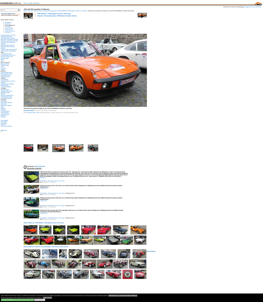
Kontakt (30, 3)
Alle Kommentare (40, 166)
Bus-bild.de (7, 24)
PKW (2, 59)
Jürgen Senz (43, 188)
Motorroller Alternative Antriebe (9, 41)
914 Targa (84, 11)
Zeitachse (3, 124)
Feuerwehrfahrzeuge (6, 72)
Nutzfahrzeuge (5, 65)
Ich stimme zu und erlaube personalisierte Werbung (17, 300)
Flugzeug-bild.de (9, 28)
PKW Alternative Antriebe (8, 45)
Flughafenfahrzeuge (6, 97)
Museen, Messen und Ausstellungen (7, 57)
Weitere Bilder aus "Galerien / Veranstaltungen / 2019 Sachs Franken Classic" (46, 246)
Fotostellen (4, 123)
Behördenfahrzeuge (6, 74)
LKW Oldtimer (4, 79)
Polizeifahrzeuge (5, 75)
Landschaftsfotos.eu (10, 31)
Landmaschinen (5, 114)
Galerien (3, 117)
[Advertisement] (61, 25)
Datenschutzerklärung (6, 126)
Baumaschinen (5, 64)
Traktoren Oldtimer (6, 87)
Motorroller (4, 104)
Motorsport (4, 115)
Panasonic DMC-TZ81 (33, 112)
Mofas (2, 107)
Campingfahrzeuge (6, 54)
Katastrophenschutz (6, 98)
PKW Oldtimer (62, 11)
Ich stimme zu (40, 300)
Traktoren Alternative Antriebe (9, 49)
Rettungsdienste (5, 77)
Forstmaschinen (5, 111)
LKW (2, 66)
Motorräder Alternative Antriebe (9, 39)
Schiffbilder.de (8, 26)
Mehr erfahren (47, 298)
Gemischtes (4, 122)
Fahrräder (3, 110)
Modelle (3, 94)
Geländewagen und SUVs (8, 55)
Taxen (2, 61)
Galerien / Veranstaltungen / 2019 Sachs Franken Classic (57, 16)
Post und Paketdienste (7, 95)
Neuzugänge (4, 120)
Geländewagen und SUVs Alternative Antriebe (8, 35)
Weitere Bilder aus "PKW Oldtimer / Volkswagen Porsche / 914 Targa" (44, 223)
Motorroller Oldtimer (6, 105)
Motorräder (4, 101)
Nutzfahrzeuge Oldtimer (7, 84)
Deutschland (150, 251)
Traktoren (3, 68)
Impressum (36, 3)
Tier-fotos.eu (8, 32)
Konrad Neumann (29, 110)
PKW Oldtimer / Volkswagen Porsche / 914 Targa (54, 13)
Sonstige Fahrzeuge (6, 91)
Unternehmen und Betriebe (8, 51)
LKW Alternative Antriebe (7, 38)
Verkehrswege (5, 112)
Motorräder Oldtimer (6, 102)
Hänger (3, 69)
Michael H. (43, 177)
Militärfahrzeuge (5, 92)
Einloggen (247, 7)
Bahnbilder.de (8, 22)
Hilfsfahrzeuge (5, 89)
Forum (25, 3)
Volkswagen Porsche (74, 11)
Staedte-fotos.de (9, 29)
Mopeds (3, 108)
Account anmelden (256, 7)
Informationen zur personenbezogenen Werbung (123, 295)
